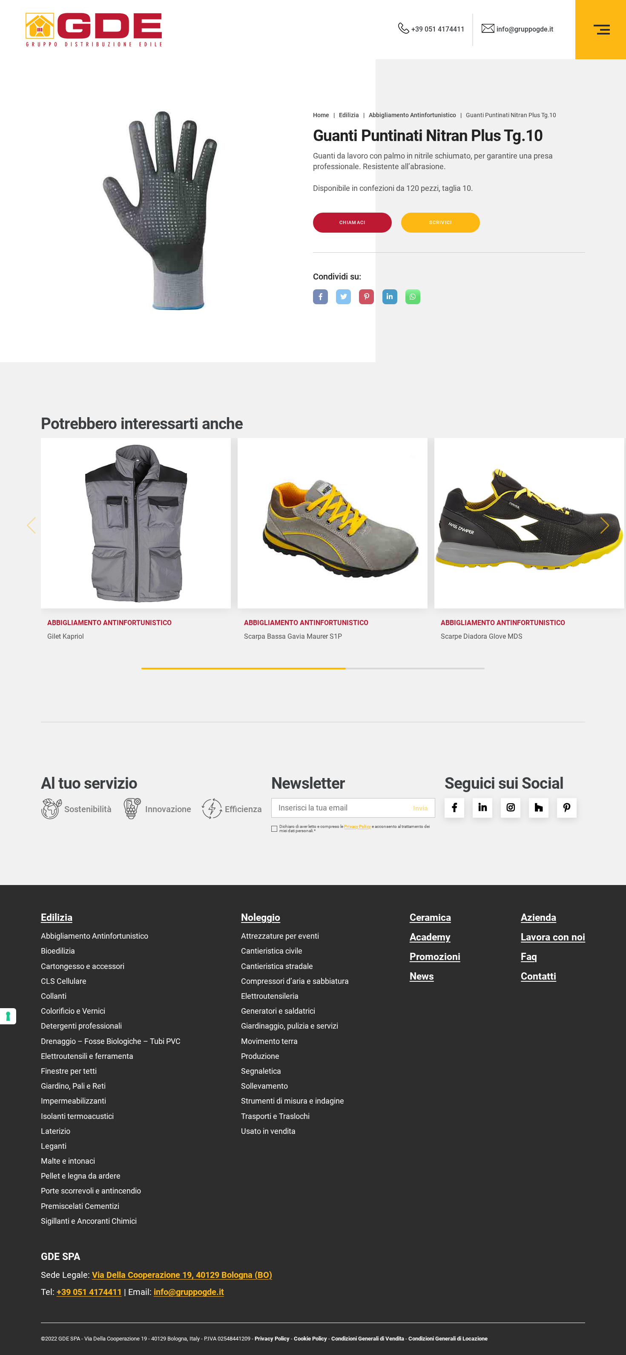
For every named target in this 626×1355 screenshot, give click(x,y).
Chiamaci (352, 222)
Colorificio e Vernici (73, 1010)
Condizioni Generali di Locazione (448, 1338)
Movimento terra (269, 1041)
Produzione (260, 1056)
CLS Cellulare (63, 981)
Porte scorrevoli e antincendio (91, 1190)
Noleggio (260, 917)
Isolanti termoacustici (77, 1116)
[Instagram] (510, 808)
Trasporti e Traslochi (275, 1116)
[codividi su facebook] (320, 296)
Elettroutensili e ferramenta (87, 1056)
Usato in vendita (268, 1131)
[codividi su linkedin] (389, 296)
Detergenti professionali (81, 1025)
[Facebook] (454, 808)
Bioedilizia (58, 950)
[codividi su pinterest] (366, 296)
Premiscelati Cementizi (80, 1206)
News (422, 976)
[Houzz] (538, 808)
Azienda (538, 917)
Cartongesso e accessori (82, 966)
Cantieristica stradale (277, 966)
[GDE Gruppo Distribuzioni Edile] (94, 29)
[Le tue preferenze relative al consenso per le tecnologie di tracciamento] (8, 1016)
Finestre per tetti (69, 1071)
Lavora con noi (553, 937)
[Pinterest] (567, 808)
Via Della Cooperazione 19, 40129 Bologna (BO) (182, 1275)
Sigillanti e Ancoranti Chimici (89, 1221)
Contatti (538, 976)
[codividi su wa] (412, 296)
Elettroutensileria (270, 996)
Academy (430, 937)
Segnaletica (261, 1071)
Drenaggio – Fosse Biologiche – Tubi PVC (111, 1041)
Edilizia (56, 917)
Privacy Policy (357, 827)
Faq (529, 957)
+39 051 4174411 (89, 1292)
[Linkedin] (482, 808)
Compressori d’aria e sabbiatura (295, 981)
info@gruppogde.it (189, 1292)
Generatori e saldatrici (278, 1010)
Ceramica (430, 917)
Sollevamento (264, 1085)
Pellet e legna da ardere (81, 1175)
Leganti (53, 1146)
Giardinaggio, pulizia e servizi (289, 1025)
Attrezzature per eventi (280, 935)
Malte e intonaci (68, 1160)
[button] (606, 525)
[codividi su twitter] (343, 296)
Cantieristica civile (271, 950)
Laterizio (55, 1131)
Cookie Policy (311, 1338)
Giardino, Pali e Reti (73, 1085)
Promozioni (435, 957)
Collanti (53, 996)
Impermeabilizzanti (73, 1100)
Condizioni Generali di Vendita (367, 1338)
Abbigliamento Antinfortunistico (94, 935)
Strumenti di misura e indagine (292, 1100)
